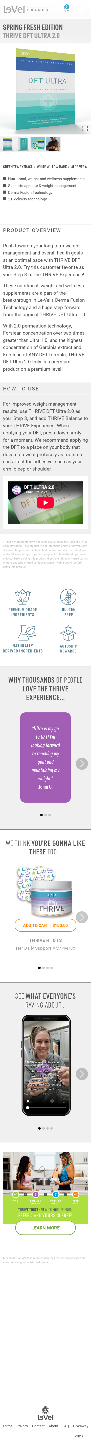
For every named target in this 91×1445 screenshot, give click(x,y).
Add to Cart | (45, 925)
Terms (7, 1426)
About (53, 1426)
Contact (38, 1426)
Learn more (45, 1228)
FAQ (65, 1426)
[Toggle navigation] (81, 8)
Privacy (22, 1426)
